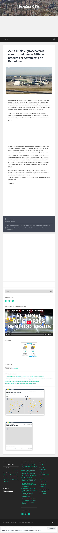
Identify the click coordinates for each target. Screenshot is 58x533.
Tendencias (43, 491)
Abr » (8, 481)
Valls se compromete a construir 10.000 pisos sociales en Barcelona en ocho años (28, 225)
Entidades (43, 477)
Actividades (43, 481)
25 (4, 479)
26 (6, 479)
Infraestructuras (11, 221)
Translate (16, 368)
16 (15, 474)
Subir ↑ (53, 522)
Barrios (42, 467)
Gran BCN (43, 494)
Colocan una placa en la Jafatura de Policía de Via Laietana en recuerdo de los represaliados (27, 228)
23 (15, 477)
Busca (54, 39)
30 (15, 479)
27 (8, 479)
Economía (43, 484)
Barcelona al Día (29, 6)
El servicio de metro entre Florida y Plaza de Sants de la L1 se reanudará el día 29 (25, 376)
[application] (29, 322)
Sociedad (43, 469)
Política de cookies (37, 530)
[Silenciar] (49, 334)
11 (4, 474)
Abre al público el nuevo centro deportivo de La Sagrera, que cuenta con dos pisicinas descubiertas (29, 379)
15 (13, 474)
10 (17, 472)
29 (13, 479)
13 (8, 474)
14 (10, 474)
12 (6, 474)
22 (13, 477)
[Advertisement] (29, 26)
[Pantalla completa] (51, 334)
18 (4, 477)
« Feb (4, 481)
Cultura (42, 479)
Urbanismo (43, 486)
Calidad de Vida (44, 489)
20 (8, 477)
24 (17, 477)
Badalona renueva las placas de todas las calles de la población (21, 383)
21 (10, 477)
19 (6, 477)
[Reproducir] (7, 334)
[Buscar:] (29, 291)
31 (17, 479)
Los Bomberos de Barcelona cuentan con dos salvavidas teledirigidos (22, 381)
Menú (6, 39)
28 (10, 479)
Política (42, 472)
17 (17, 474)
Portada (42, 464)
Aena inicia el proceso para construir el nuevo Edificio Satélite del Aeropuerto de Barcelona (26, 56)
